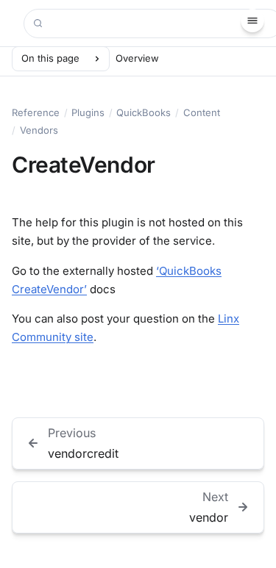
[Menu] (252, 20)
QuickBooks (143, 112)
